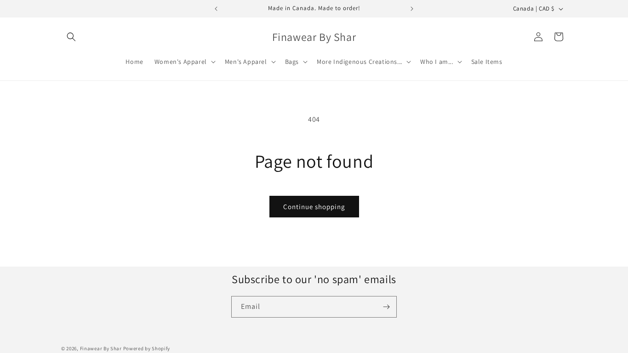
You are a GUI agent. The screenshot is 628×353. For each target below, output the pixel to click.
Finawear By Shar (101, 348)
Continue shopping (314, 206)
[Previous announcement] (216, 8)
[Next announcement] (412, 8)
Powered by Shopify (147, 348)
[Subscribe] (386, 307)
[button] (71, 37)
